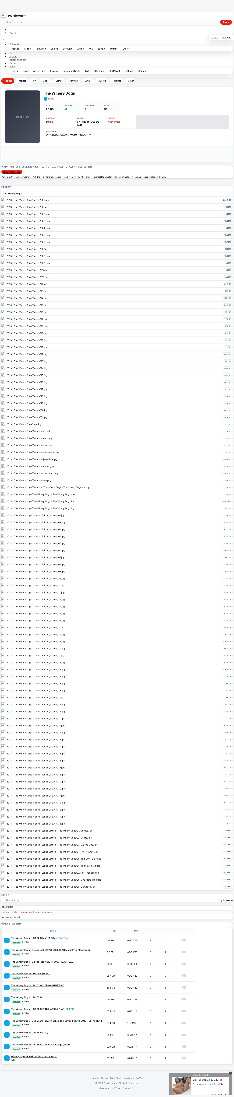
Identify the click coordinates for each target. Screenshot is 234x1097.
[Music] (7, 940)
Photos (113, 48)
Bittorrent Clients (71, 71)
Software (67, 48)
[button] (9, 29)
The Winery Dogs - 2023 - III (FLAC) (30, 973)
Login (214, 37)
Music (27, 48)
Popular (8, 80)
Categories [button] (15, 44)
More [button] (12, 66)
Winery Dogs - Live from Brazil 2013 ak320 (34, 1056)
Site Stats (99, 71)
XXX (90, 48)
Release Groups (18, 59)
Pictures (117, 80)
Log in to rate (225, 900)
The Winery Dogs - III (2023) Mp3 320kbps (40, 938)
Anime (80, 48)
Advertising (38, 71)
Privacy (53, 71)
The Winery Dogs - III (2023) (26, 997)
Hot (11, 53)
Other (124, 48)
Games (53, 48)
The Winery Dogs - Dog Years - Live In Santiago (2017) (40, 1044)
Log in (5, 912)
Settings (128, 71)
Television (40, 48)
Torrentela (129, 1078)
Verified (16, 942)
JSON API (114, 71)
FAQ (87, 71)
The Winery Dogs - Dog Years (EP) (29, 1032)
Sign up (226, 37)
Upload (13, 56)
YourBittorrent (16, 15)
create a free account (21, 912)
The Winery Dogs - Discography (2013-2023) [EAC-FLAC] (42, 961)
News (14, 71)
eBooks (101, 48)
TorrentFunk (116, 1078)
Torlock (104, 1078)
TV (34, 80)
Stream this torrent (12, 172)
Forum (12, 63)
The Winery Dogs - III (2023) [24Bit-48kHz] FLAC (37, 985)
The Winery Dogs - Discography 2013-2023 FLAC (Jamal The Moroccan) (50, 950)
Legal (24, 71)
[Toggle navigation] (2, 39)
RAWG (139, 1078)
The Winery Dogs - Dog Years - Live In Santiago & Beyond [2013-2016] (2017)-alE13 (56, 1020)
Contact (142, 71)
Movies (15, 48)
